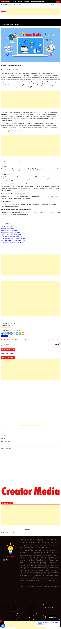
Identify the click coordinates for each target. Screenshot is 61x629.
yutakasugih (4, 435)
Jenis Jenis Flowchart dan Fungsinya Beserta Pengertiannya (28, 1)
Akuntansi (9, 21)
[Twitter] (53, 4)
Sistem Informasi (24, 21)
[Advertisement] (30, 617)
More (16, 24)
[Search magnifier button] (58, 345)
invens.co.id (4, 438)
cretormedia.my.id (6, 448)
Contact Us (21, 4)
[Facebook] (51, 4)
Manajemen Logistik (35, 21)
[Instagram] (56, 4)
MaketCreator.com (34, 529)
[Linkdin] (58, 4)
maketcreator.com (6, 445)
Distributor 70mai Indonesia (7, 533)
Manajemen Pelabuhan (7, 24)
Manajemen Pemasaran (47, 21)
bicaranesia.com (5, 441)
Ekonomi (16, 21)
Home (3, 21)
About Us (16, 4)
